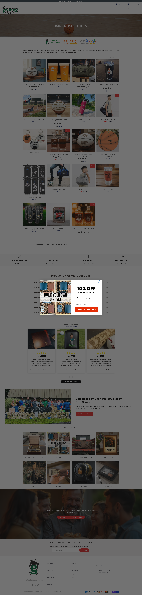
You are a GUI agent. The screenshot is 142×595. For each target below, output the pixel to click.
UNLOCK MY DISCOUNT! (86, 309)
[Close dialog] (99, 282)
